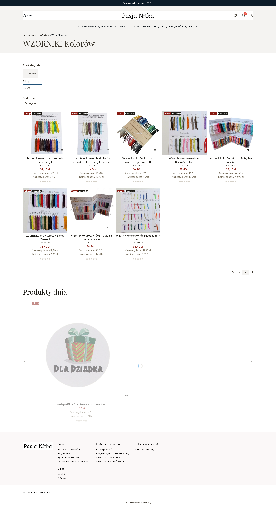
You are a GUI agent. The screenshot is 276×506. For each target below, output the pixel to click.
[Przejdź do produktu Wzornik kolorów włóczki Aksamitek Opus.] (184, 133)
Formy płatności (104, 449)
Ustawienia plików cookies (71, 461)
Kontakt (61, 474)
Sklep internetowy (137, 503)
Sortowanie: (30, 98)
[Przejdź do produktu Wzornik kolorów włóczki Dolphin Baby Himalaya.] (91, 210)
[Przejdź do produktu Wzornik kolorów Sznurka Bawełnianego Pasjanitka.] (138, 133)
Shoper (44, 492)
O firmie (61, 478)
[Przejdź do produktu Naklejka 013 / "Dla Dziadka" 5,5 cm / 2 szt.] (81, 351)
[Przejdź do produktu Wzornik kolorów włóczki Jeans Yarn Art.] (138, 210)
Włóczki (43, 35)
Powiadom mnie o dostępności (227, 150)
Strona (236, 272)
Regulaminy (63, 453)
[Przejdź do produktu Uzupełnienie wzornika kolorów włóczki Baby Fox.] (45, 133)
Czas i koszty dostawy (108, 457)
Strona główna (29, 35)
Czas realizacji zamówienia (110, 461)
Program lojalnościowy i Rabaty (112, 453)
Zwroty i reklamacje (145, 449)
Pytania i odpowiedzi (68, 457)
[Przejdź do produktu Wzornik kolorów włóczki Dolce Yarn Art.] (45, 210)
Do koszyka (39, 150)
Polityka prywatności (68, 449)
